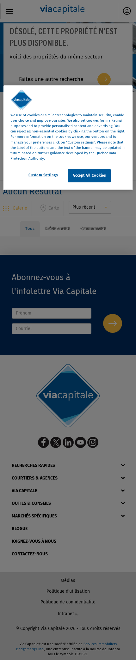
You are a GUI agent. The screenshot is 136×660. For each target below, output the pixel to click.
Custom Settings (43, 175)
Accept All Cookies (89, 175)
